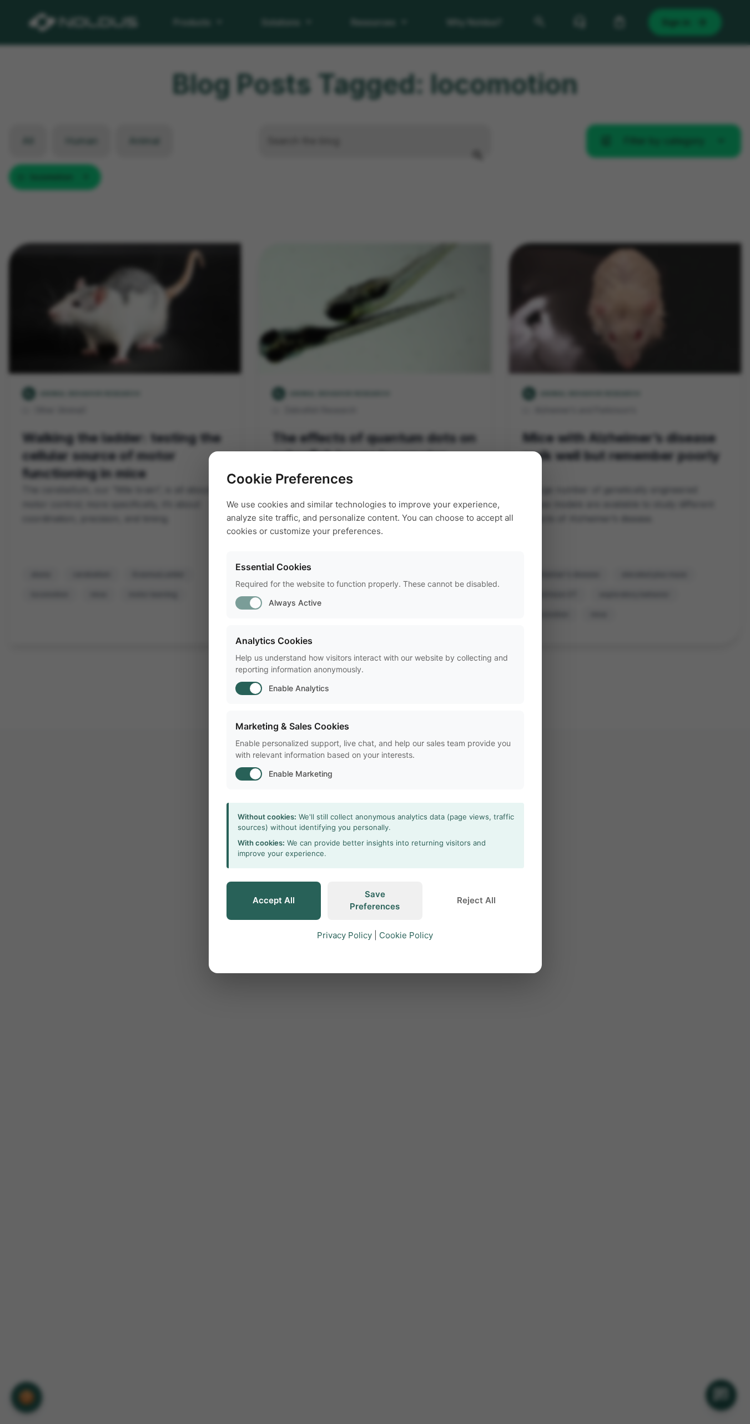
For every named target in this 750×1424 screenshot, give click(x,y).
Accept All (274, 900)
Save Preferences (375, 900)
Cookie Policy (406, 935)
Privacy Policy (344, 935)
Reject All (476, 900)
